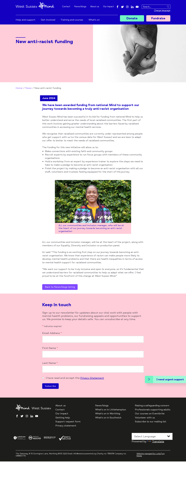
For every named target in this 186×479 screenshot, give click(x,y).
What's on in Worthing (107, 413)
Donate (132, 18)
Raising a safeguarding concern (152, 405)
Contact (66, 6)
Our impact (108, 6)
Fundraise (158, 18)
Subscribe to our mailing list (150, 421)
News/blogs (80, 6)
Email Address (52, 333)
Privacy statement (65, 425)
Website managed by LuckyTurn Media (151, 454)
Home (19, 87)
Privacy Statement (92, 378)
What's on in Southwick (108, 417)
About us (94, 6)
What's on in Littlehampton (110, 409)
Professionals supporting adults (152, 409)
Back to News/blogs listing (60, 286)
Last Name (50, 363)
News (28, 87)
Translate (158, 441)
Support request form (67, 421)
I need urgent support (170, 379)
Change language (162, 10)
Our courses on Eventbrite (149, 413)
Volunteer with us (145, 417)
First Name (50, 348)
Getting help (62, 417)
